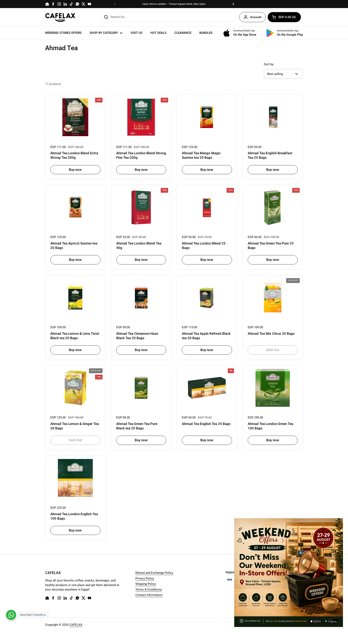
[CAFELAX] (60, 17)
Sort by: (269, 64)
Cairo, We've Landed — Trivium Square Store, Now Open (173, 4)
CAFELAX (75, 625)
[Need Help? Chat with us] (11, 615)
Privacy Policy (144, 578)
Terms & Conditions (148, 589)
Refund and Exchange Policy (154, 573)
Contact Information (149, 595)
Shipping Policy (145, 584)
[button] (284, 17)
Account (255, 17)
